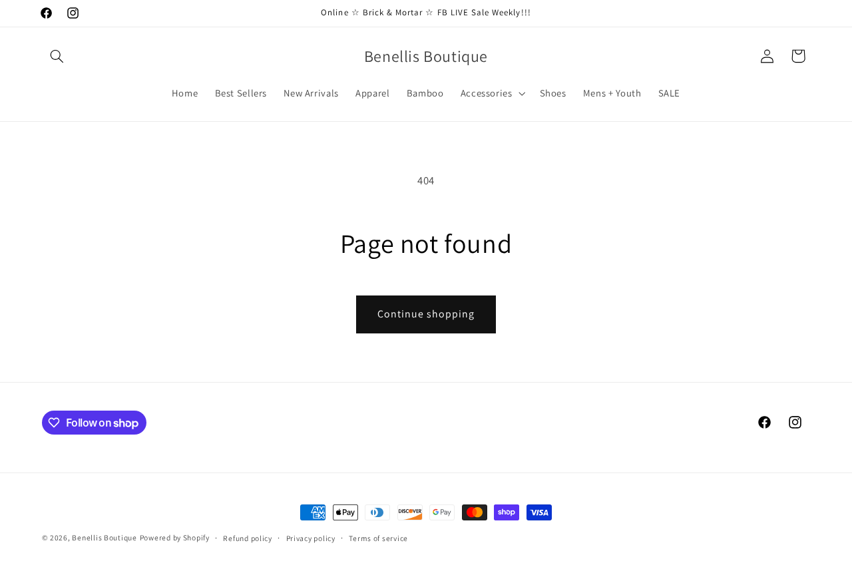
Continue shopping (426, 314)
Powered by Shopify (175, 537)
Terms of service (378, 538)
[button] (57, 56)
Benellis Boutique (104, 537)
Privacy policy (310, 538)
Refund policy (247, 538)
